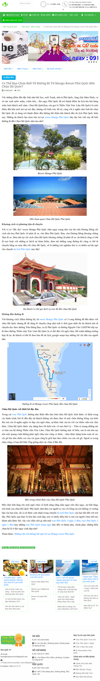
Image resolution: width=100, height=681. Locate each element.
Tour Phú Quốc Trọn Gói (86, 639)
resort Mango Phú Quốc (57, 117)
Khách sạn (14, 15)
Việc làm (73, 15)
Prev (6, 591)
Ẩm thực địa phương (15, 561)
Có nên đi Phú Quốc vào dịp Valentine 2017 (15, 600)
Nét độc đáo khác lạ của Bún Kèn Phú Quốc (14, 607)
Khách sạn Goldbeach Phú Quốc (40, 590)
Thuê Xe (35, 15)
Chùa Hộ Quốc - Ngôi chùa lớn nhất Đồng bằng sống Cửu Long (66, 599)
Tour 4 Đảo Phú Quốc (84, 647)
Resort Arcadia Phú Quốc (39, 597)
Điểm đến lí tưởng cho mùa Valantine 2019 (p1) (68, 607)
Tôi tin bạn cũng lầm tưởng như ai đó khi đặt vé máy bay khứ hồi (67, 589)
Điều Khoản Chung (83, 669)
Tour (25, 15)
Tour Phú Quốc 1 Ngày (85, 643)
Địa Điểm (46, 15)
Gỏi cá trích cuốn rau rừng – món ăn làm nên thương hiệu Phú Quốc (14, 591)
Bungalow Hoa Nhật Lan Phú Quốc (40, 576)
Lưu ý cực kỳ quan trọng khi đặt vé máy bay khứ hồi (66, 580)
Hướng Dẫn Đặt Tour (84, 673)
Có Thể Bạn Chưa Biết (94, 561)
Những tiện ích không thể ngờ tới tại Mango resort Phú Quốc (44, 533)
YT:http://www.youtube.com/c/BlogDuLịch (18, 662)
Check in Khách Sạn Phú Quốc (41, 561)
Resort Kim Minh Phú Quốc (40, 583)
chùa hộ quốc (14, 548)
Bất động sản (60, 15)
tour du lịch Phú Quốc (27, 548)
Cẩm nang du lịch (13, 20)
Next (95, 591)
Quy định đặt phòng (84, 676)
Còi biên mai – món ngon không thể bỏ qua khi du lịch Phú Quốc (13, 581)
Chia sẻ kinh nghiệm (67, 561)
